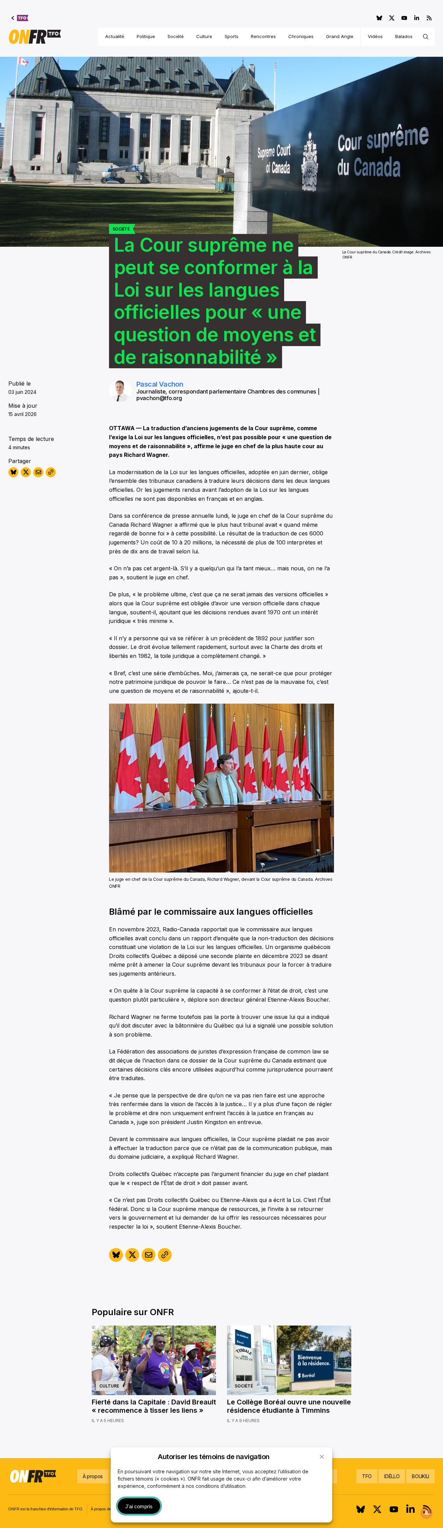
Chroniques (301, 36)
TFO (367, 1476)
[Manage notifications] (426, 1512)
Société (176, 36)
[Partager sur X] (26, 472)
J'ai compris (139, 1506)
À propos (93, 1476)
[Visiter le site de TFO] (19, 18)
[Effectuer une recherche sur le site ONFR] (425, 36)
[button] (321, 1456)
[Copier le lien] (51, 472)
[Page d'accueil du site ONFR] (35, 36)
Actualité (114, 36)
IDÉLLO (391, 1476)
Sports (231, 36)
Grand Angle (339, 36)
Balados (404, 36)
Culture (204, 36)
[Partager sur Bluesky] (13, 472)
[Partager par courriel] (38, 472)
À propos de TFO (105, 1509)
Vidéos (375, 36)
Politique (146, 36)
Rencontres (263, 36)
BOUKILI (420, 1476)
